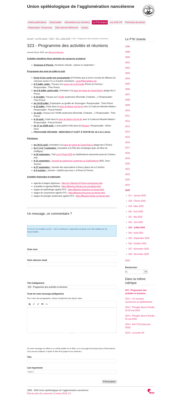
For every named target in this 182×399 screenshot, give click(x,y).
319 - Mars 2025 (136, 206)
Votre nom (32, 249)
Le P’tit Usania (100, 22)
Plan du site (32, 393)
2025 (51, 39)
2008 (127, 100)
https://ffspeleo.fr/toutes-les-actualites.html (81, 186)
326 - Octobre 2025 (137, 243)
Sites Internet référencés (66, 27)
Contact (57, 393)
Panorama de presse (135, 22)
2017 (127, 148)
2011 (127, 116)
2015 (127, 137)
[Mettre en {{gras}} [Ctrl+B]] (29, 304)
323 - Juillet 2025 (63, 39)
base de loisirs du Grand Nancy (88, 90)
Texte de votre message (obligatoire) (45, 294)
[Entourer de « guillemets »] (47, 304)
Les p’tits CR (116, 22)
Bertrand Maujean (56, 52)
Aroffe (61, 97)
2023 (127, 179)
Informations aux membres (77, 22)
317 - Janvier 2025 (137, 195)
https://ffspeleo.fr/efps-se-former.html (93, 196)
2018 (127, 153)
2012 (127, 121)
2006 (127, 89)
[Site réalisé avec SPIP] (151, 392)
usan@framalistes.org (86, 81)
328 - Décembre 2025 (138, 254)
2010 (127, 110)
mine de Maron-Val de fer (71, 106)
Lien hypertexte (35, 368)
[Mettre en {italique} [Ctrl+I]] (34, 304)
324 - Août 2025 (135, 233)
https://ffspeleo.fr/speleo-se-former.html (86, 189)
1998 (127, 46)
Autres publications (37, 22)
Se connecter (46, 393)
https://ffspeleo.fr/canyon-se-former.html (86, 193)
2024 (127, 185)
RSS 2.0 (67, 393)
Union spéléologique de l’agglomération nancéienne (80, 6)
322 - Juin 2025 (135, 222)
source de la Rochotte (74, 84)
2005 (127, 84)
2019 (127, 158)
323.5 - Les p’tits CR (134, 333)
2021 (127, 169)
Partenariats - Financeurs (40, 27)
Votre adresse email (37, 260)
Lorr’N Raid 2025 (64, 154)
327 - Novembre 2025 (138, 249)
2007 (127, 94)
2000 (127, 57)
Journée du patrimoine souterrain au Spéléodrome (75, 161)
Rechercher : (131, 267)
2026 (127, 260)
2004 (127, 78)
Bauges (85, 126)
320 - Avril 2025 (135, 211)
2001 (127, 62)
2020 (127, 164)
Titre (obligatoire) (35, 283)
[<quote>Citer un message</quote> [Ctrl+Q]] (42, 304)
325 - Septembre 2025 (138, 238)
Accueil (30, 39)
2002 (127, 68)
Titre (29, 357)
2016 (127, 142)
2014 (127, 132)
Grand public (55, 22)
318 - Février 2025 (137, 201)
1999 (127, 52)
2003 (127, 73)
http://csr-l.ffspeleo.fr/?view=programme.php (82, 183)
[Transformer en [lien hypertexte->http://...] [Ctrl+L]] (38, 304)
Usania (84, 27)
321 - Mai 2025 (135, 217)
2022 (127, 174)
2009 (127, 105)
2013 (127, 126)
